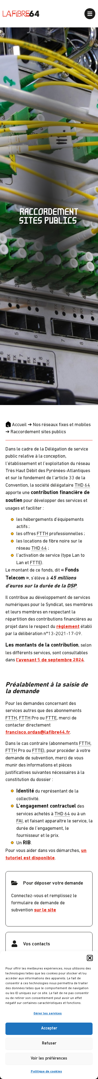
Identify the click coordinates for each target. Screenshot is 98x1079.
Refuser (49, 1043)
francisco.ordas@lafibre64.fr (37, 732)
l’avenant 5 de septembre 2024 (50, 660)
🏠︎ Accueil (16, 425)
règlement (67, 626)
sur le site (45, 910)
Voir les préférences (49, 1059)
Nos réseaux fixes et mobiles (62, 425)
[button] (90, 958)
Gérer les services (47, 1013)
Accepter (49, 1028)
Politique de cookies (46, 1071)
